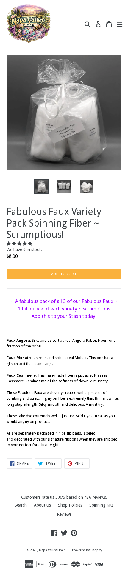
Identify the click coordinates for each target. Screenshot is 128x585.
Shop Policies (70, 505)
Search (21, 505)
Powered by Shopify (87, 550)
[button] (20, 243)
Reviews (64, 514)
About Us (42, 505)
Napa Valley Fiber (52, 550)
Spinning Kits (101, 505)
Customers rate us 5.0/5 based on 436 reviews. (64, 497)
